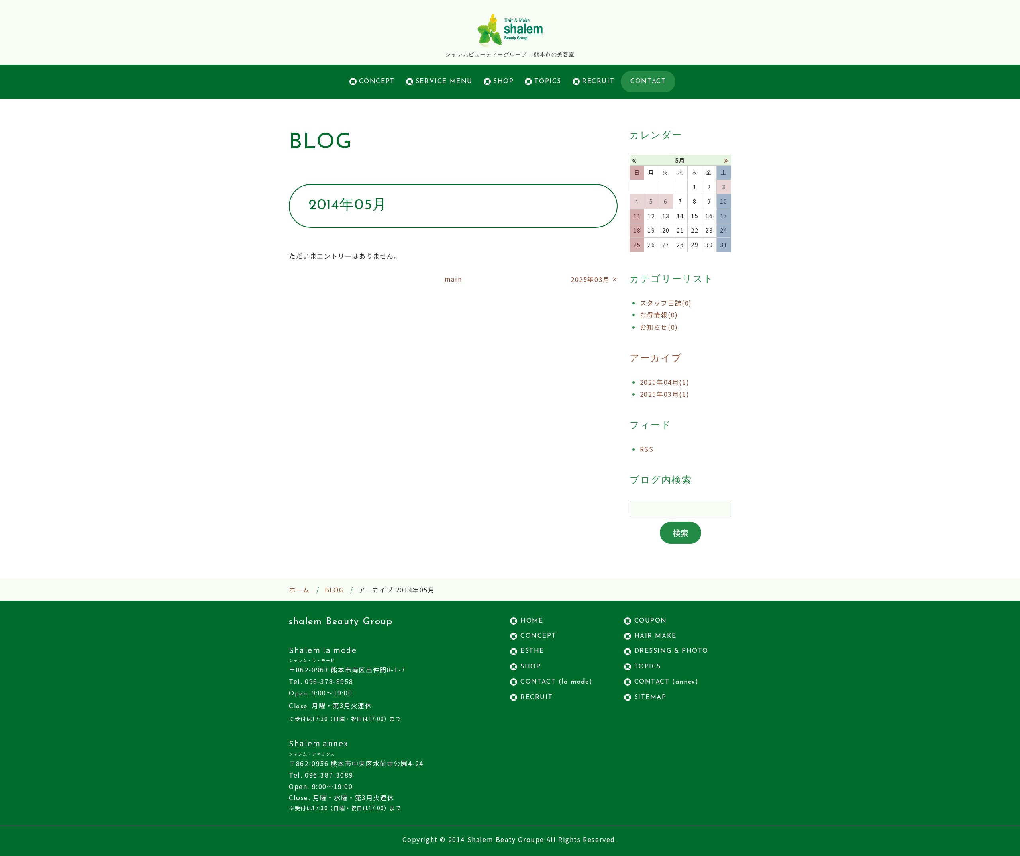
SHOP (503, 81)
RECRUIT (598, 81)
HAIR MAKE (655, 636)
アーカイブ (656, 359)
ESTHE (532, 651)
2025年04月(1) (665, 382)
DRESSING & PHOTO (671, 651)
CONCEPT (377, 81)
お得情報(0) (659, 314)
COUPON (650, 621)
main (453, 279)
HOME (531, 621)
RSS (647, 449)
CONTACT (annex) (666, 682)
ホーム (299, 589)
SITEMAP (650, 697)
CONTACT (648, 81)
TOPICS (547, 81)
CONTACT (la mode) (556, 682)
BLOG (334, 589)
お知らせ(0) (659, 327)
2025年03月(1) (665, 394)
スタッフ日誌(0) (666, 303)
